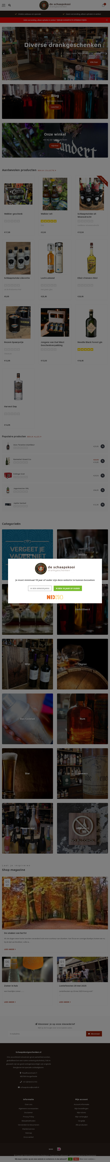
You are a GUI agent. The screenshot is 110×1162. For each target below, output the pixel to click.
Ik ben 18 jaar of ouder (68, 588)
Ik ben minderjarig (39, 588)
